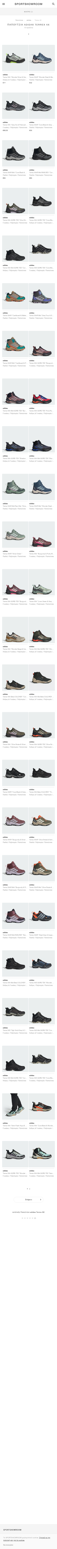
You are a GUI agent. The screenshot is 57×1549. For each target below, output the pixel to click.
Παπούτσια (19, 20)
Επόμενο (28, 1200)
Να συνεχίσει (8, 1545)
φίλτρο (28, 12)
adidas (29, 20)
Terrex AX (38, 20)
